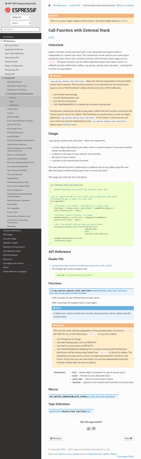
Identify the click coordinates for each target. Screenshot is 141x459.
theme (76, 454)
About (5, 267)
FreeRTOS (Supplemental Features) (20, 140)
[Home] (49, 5)
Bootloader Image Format (17, 86)
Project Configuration (14, 66)
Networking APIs (12, 58)
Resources (7, 259)
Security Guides (9, 239)
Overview (12, 98)
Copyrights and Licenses (13, 263)
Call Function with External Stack (20, 94)
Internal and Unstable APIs (17, 167)
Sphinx (62, 454)
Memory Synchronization (17, 155)
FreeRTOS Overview (15, 133)
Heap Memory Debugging (17, 159)
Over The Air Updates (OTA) (18, 186)
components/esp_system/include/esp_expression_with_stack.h (82, 266)
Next (127, 438)
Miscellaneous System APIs (18, 182)
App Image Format (14, 82)
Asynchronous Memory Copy (18, 216)
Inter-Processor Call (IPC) (17, 170)
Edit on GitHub (126, 5)
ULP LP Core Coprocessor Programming (17, 221)
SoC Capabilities (13, 208)
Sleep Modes (12, 204)
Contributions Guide (11, 251)
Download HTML (125, 457)
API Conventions (12, 45)
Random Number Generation (18, 200)
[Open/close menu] (1, 41)
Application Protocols (14, 49)
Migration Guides (10, 243)
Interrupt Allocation (14, 174)
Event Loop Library (14, 129)
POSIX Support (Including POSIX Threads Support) (19, 195)
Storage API (10, 74)
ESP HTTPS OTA (13, 125)
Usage (11, 101)
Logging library (13, 178)
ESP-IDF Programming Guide (21, 3)
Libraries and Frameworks (14, 247)
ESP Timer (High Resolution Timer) (20, 163)
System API (10, 78)
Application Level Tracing (17, 90)
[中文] (51, 38)
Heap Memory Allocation (17, 144)
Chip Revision (12, 109)
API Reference (9, 41)
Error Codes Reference (14, 53)
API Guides (7, 235)
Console (10, 113)
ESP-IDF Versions (10, 255)
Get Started (8, 37)
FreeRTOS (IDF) (13, 137)
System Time (12, 212)
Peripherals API (11, 62)
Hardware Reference (12, 231)
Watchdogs (11, 226)
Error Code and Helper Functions (20, 121)
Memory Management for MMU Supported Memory (19, 150)
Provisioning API (11, 70)
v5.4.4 (124, 21)
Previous (56, 438)
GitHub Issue (70, 125)
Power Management (15, 190)
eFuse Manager (13, 117)
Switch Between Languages (14, 271)
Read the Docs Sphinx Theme (103, 454)
